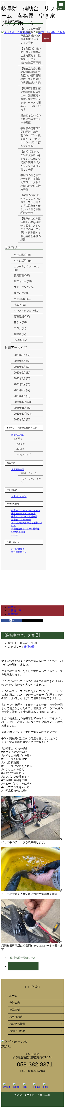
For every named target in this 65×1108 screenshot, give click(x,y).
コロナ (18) (20, 328)
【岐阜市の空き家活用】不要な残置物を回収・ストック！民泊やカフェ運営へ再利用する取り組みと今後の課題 (30, 229)
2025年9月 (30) (22, 419)
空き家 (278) (20, 322)
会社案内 (18, 438)
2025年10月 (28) (22, 413)
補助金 (12, 607)
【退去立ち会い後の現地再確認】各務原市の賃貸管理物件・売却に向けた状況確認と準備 (30, 75)
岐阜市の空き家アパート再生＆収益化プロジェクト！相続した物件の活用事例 (30, 182)
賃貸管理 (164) (22, 275)
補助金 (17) (20, 334)
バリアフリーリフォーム (30, 480)
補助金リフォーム (28, 473)
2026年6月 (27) (22, 366)
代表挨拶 (20, 444)
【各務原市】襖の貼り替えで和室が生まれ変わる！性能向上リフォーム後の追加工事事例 (30, 55)
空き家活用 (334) (23, 260)
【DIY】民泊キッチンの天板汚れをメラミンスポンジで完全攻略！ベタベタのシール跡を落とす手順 (30, 160)
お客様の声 (16, 1016)
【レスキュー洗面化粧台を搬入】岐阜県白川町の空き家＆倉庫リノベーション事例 (30, 35)
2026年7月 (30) (22, 360)
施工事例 (14, 1009)
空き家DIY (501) (22, 298)
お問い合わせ (17, 1030)
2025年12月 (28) (22, 402)
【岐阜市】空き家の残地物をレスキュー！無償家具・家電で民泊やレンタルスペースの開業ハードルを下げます (30, 99)
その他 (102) (20, 339)
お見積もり (14, 610)
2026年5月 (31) (22, 372)
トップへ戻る (32, 986)
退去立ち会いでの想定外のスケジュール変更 (30, 119)
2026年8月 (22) (22, 355)
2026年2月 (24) (22, 390)
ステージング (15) (23, 287)
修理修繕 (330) (22, 316)
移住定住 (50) (21, 293)
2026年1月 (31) (22, 396)
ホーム (13, 995)
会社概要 (20, 449)
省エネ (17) (20, 304)
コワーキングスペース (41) (26, 268)
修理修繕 (29, 646)
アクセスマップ (23, 454)
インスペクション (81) (26, 310)
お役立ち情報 (17, 1023)
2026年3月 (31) (22, 384)
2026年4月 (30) (22, 378)
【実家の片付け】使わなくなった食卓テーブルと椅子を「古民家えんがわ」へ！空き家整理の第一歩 (30, 204)
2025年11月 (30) (22, 407)
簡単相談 (13, 614)
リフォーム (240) (23, 281)
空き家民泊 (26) (22, 254)
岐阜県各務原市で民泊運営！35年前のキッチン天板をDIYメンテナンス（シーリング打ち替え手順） (30, 137)
